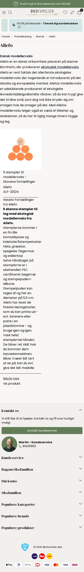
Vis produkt (12, 383)
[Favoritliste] (65, 12)
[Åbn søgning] (10, 12)
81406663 (29, 446)
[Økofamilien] (42, 12)
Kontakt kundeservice (42, 431)
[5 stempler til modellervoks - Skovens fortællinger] (20, 149)
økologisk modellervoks (60, 67)
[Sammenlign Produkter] (72, 12)
